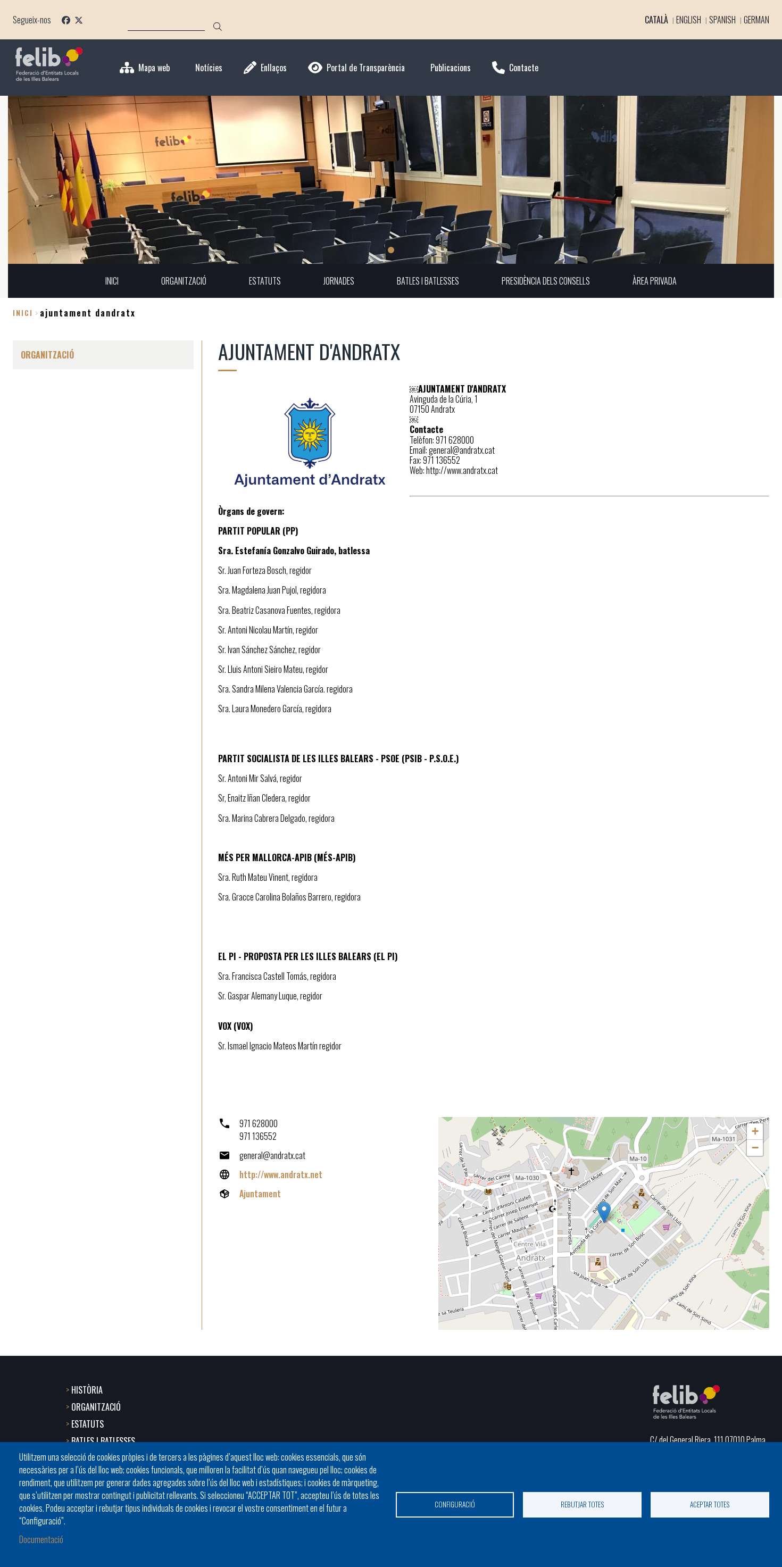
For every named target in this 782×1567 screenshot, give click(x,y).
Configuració (455, 1504)
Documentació (41, 1539)
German (756, 19)
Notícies (208, 67)
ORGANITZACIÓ (96, 1407)
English (688, 19)
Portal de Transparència (366, 67)
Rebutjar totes (582, 1504)
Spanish (722, 19)
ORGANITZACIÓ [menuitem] (183, 280)
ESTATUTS (87, 1424)
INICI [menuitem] (112, 280)
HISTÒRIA (87, 1389)
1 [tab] (391, 250)
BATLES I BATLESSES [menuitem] (428, 280)
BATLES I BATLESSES (103, 1441)
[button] (604, 1212)
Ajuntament (260, 1193)
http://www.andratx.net (280, 1174)
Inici (23, 312)
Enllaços (274, 67)
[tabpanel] (391, 180)
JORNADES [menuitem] (338, 280)
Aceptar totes (710, 1504)
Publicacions (450, 67)
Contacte (523, 67)
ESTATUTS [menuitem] (265, 280)
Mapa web (154, 67)
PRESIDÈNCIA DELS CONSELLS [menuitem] (546, 280)
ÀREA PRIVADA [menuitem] (655, 280)
